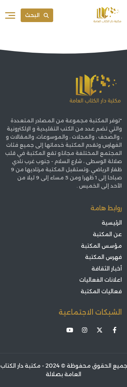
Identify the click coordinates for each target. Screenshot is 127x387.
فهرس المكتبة (103, 257)
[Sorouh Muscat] (107, 15)
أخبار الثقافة (106, 268)
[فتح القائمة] (10, 15)
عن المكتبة (107, 234)
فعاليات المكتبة (101, 291)
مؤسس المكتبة (101, 246)
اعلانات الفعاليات (100, 280)
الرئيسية (112, 222)
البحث (32, 15)
